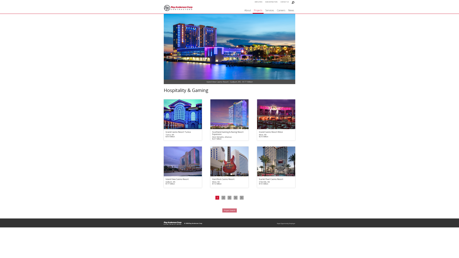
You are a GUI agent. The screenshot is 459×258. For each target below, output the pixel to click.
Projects (258, 10)
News (291, 10)
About (247, 10)
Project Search (229, 210)
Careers (281, 10)
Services (269, 10)
